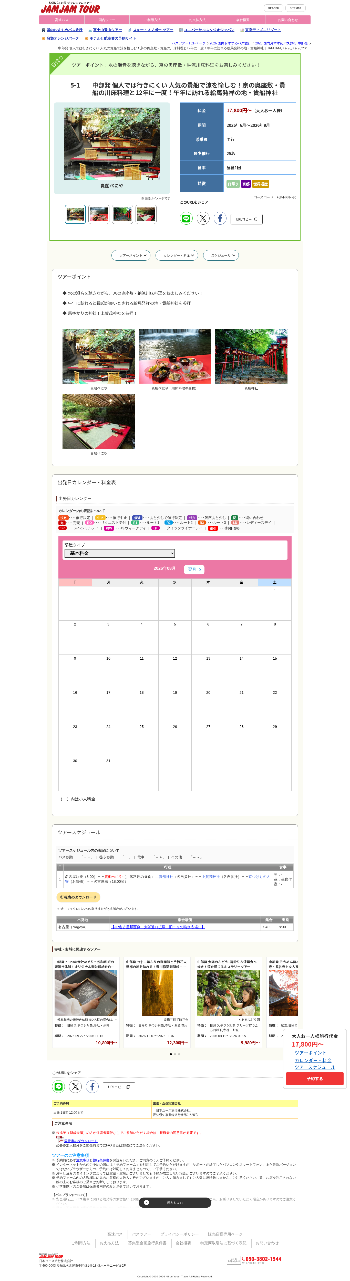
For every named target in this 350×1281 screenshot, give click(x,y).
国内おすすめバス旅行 (65, 30)
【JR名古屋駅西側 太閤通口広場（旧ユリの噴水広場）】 (158, 927)
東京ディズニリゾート (263, 30)
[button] (171, 1054)
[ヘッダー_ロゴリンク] (70, 7)
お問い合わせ (288, 20)
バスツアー (141, 1234)
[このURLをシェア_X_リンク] (203, 218)
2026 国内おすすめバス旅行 (230, 43)
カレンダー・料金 (176, 255)
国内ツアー (107, 20)
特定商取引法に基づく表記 (223, 1243)
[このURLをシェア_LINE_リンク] (186, 218)
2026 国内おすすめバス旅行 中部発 (281, 43)
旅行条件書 (101, 1160)
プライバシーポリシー (179, 1234)
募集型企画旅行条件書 (147, 1243)
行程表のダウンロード (78, 897)
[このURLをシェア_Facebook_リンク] (220, 218)
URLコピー (246, 218)
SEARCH (273, 8)
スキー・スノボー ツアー (153, 30)
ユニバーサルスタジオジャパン (209, 30)
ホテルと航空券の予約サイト (113, 38)
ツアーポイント (130, 255)
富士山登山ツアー (107, 30)
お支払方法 (197, 20)
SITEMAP (295, 8)
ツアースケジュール (315, 1067)
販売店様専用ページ (225, 1234)
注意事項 (82, 1160)
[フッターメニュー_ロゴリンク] (53, 1255)
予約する (315, 1078)
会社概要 (243, 20)
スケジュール (221, 255)
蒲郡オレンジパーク (63, 38)
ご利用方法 (152, 20)
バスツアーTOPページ (188, 43)
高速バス (61, 20)
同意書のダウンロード (81, 1141)
